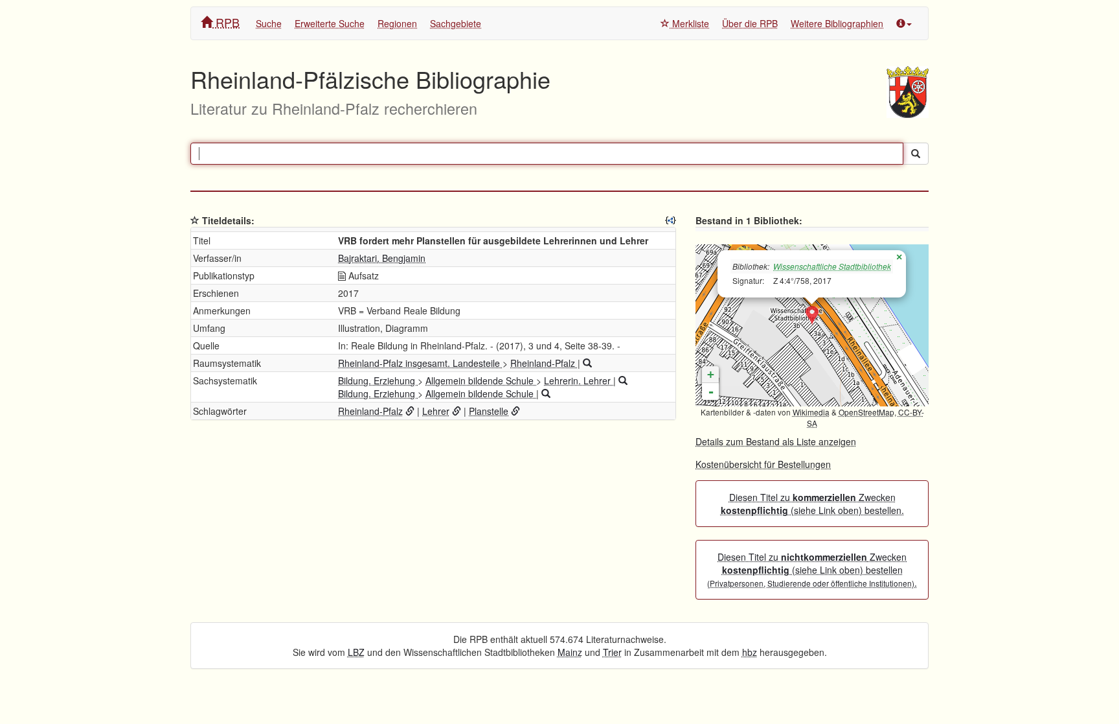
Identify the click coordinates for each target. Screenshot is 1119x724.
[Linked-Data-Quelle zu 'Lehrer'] (456, 410)
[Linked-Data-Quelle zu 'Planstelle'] (515, 410)
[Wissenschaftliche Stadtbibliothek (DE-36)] (812, 315)
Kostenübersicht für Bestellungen (763, 464)
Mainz (570, 652)
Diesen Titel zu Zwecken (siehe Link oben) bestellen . (812, 569)
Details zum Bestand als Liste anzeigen (775, 441)
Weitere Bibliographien (837, 23)
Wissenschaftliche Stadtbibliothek (832, 266)
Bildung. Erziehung (378, 380)
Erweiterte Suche (330, 23)
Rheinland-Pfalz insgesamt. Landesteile (420, 362)
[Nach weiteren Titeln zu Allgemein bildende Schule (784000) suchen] (545, 393)
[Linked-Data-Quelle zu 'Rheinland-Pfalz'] (409, 410)
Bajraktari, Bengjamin (381, 257)
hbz (749, 652)
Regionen (397, 23)
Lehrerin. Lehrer (578, 380)
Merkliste (689, 23)
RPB (226, 22)
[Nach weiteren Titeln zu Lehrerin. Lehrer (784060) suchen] (622, 380)
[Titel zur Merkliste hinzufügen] (194, 220)
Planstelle (488, 410)
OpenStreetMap (866, 411)
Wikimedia (811, 411)
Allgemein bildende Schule (480, 380)
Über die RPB (750, 23)
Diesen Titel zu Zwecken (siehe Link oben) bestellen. (812, 504)
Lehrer (435, 410)
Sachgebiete (455, 23)
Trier (612, 652)
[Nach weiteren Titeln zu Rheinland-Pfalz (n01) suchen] (587, 362)
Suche (269, 23)
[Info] (904, 23)
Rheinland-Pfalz (544, 362)
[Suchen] (916, 154)
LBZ (356, 652)
